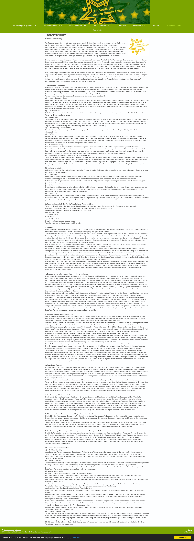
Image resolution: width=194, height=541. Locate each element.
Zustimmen (182, 537)
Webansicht (188, 532)
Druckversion (9, 530)
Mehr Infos (76, 537)
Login (190, 530)
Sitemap (18, 530)
